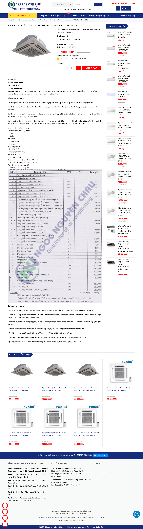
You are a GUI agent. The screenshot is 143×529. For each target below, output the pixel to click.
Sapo (102, 527)
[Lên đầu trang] (139, 510)
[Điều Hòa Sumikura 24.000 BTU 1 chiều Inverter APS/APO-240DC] (111, 141)
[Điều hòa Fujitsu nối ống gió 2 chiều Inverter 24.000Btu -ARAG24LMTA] (111, 229)
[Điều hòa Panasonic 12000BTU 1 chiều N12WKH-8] (111, 35)
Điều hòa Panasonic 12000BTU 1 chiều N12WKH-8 (124, 34)
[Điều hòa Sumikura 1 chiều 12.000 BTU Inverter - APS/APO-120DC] (111, 110)
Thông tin (12, 79)
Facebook (102, 472)
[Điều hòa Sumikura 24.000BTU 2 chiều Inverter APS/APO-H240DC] (111, 211)
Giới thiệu (55, 16)
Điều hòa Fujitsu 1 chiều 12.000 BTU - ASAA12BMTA (124, 47)
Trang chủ (44, 16)
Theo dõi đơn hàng (69, 9)
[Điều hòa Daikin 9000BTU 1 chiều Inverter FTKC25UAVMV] (111, 64)
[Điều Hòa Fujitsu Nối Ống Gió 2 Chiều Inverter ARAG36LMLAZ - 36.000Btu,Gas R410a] (111, 262)
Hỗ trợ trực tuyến (100, 455)
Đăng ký (123, 16)
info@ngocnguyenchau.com (74, 520)
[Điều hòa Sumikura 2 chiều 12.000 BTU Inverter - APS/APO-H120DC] (111, 175)
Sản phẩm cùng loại (19, 354)
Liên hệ (74, 16)
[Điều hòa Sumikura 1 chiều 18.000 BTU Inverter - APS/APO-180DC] (111, 126)
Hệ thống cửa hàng (85, 9)
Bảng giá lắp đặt (46, 20)
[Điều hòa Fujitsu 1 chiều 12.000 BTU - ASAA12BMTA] (111, 48)
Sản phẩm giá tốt (116, 26)
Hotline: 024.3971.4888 (123, 3)
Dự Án (66, 15)
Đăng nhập (131, 16)
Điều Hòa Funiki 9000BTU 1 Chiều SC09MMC (124, 94)
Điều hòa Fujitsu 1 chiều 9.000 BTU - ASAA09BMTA (124, 78)
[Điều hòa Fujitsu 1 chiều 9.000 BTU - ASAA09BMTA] (111, 79)
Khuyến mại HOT (102, 16)
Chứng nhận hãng (15, 88)
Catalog (91, 16)
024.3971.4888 (80, 59)
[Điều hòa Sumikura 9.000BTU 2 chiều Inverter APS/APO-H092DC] (111, 156)
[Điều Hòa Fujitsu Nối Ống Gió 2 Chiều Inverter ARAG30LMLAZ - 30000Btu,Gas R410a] (111, 244)
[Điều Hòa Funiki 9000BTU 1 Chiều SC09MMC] (111, 95)
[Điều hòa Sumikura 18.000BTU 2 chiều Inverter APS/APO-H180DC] (111, 193)
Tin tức (82, 16)
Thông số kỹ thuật (15, 82)
